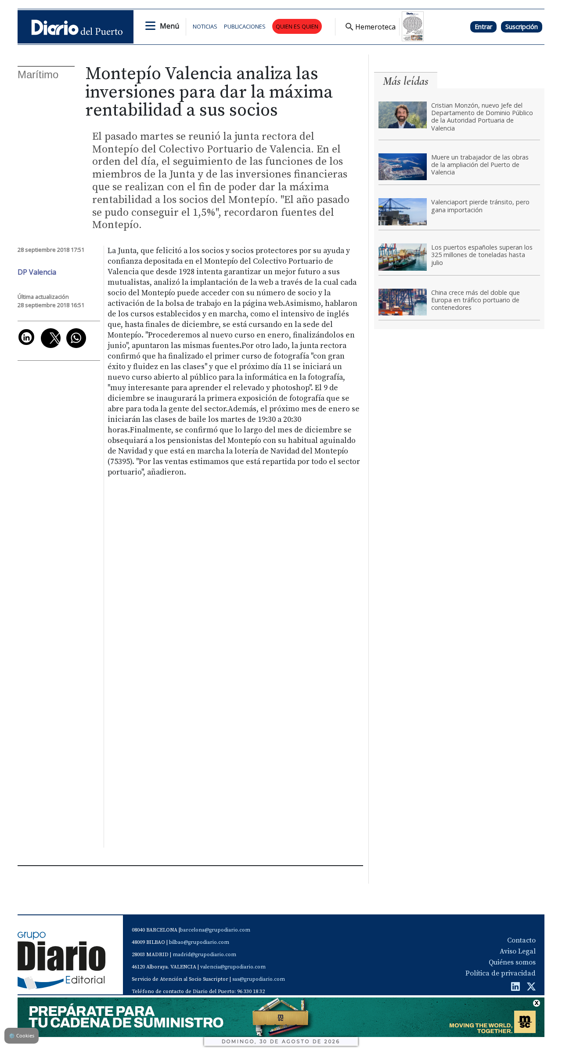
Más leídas (406, 81)
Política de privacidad (500, 973)
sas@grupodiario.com (258, 979)
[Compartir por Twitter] (51, 338)
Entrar (483, 26)
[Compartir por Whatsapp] (76, 338)
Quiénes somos (512, 962)
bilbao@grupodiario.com (199, 942)
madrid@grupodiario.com (204, 954)
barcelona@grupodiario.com (215, 930)
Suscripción (521, 26)
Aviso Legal (518, 951)
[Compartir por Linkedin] (26, 337)
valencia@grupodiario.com (233, 967)
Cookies (21, 1035)
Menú (169, 26)
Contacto (521, 940)
